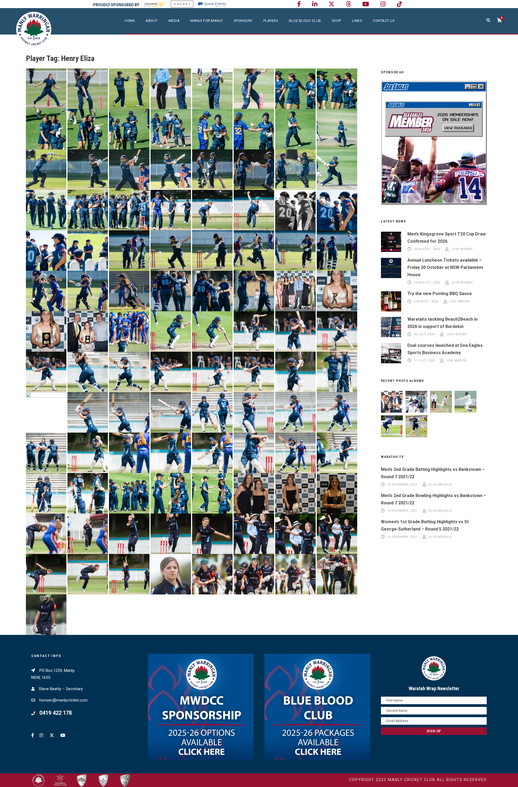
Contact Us (384, 21)
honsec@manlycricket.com (63, 700)
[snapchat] (399, 4)
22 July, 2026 (424, 334)
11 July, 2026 (424, 360)
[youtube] (365, 4)
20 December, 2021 (402, 484)
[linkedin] (314, 4)
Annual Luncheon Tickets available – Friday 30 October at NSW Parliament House (445, 267)
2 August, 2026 (426, 301)
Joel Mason (459, 301)
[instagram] (383, 4)
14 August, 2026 (427, 282)
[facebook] (299, 4)
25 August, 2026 (427, 249)
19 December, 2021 (402, 510)
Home (130, 21)
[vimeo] (348, 4)
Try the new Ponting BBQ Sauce (439, 293)
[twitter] (332, 4)
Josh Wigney (462, 249)
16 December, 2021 (402, 537)
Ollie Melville (440, 484)
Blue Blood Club (305, 21)
